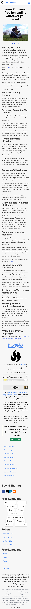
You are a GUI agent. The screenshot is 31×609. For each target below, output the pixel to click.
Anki (11, 261)
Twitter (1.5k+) (7, 537)
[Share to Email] (14, 491)
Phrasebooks (22, 525)
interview (23, 365)
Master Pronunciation (16, 517)
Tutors (10, 521)
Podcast (22, 503)
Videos (9, 525)
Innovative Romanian (15, 346)
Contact (5, 557)
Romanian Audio (9, 453)
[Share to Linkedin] (10, 491)
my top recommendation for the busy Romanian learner (15, 393)
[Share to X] (7, 491)
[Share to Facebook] (3, 491)
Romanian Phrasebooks (11, 468)
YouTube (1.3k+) (8, 541)
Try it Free (16, 439)
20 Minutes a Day (16, 514)
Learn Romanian (9, 446)
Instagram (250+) (8, 545)
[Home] (3, 2)
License (5, 565)
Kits (22, 506)
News (21, 510)
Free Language (11, 2)
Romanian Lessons (9, 464)
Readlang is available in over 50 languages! (15, 337)
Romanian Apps (8, 450)
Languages (12, 506)
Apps (11, 510)
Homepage (6, 568)
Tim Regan (15, 43)
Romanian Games (9, 461)
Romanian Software (10, 472)
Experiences (11, 503)
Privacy (5, 561)
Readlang (8, 67)
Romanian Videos (9, 476)
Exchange (21, 521)
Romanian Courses (9, 457)
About (5, 554)
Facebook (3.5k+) (8, 534)
